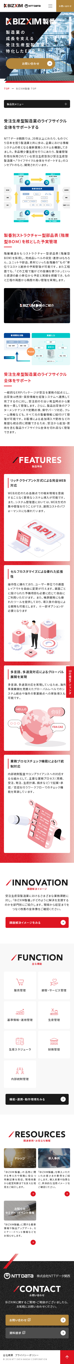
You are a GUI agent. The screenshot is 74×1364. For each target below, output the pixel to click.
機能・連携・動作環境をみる (27, 1099)
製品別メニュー (15, 104)
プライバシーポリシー (27, 1355)
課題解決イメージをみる (25, 923)
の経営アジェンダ (70, 682)
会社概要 (8, 1355)
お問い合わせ (65, 6)
